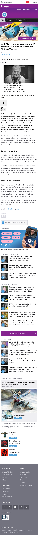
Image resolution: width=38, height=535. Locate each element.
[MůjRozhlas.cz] (3, 63)
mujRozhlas (5, 228)
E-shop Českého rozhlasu (12, 378)
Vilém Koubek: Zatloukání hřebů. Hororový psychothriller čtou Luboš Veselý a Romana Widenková (22, 297)
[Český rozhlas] (6, 2)
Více (26, 20)
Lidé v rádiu (23, 477)
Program (18, 9)
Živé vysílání (6, 241)
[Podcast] (1, 109)
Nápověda (23, 475)
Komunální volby (7, 475)
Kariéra (22, 480)
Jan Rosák (9, 209)
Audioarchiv (27, 9)
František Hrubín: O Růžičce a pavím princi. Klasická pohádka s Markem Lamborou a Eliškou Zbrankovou (22, 314)
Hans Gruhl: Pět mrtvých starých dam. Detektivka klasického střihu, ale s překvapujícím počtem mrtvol (22, 323)
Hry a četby (6, 233)
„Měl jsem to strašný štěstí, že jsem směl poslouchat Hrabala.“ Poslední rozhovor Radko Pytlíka (22, 275)
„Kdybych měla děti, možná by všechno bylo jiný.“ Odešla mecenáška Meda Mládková (20, 258)
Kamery (35, 9)
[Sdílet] (4, 109)
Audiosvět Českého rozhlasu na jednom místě (14, 249)
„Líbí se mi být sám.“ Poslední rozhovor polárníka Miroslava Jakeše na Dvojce (22, 361)
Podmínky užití (22, 530)
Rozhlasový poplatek (26, 485)
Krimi (16, 233)
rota (17, 209)
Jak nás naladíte (25, 472)
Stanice (4, 477)
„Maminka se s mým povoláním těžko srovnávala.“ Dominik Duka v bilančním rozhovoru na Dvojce (23, 369)
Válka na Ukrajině (7, 472)
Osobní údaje (12, 530)
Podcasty (5, 494)
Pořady (19, 20)
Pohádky (5, 237)
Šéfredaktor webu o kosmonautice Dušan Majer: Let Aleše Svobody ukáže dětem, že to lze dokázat (21, 289)
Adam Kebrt (11, 91)
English (30, 530)
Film (2, 20)
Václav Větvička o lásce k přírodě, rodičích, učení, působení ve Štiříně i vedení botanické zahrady (22, 344)
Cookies (4, 530)
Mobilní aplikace (7, 497)
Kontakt (22, 482)
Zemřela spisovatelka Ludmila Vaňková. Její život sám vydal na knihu (21, 267)
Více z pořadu (7, 339)
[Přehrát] (3, 103)
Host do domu (5, 54)
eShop (4, 480)
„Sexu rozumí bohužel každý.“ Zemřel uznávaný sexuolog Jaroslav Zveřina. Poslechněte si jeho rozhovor (23, 352)
